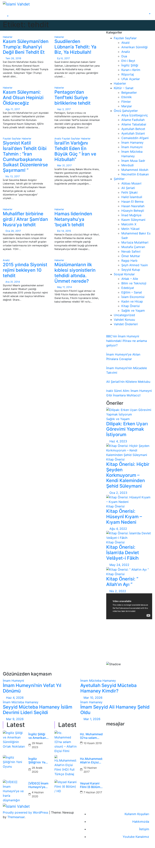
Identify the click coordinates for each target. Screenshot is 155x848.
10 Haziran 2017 (90, 769)
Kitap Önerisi (130, 306)
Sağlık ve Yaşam (133, 310)
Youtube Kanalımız (136, 837)
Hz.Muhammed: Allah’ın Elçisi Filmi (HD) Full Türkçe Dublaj (91, 760)
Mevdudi (127, 165)
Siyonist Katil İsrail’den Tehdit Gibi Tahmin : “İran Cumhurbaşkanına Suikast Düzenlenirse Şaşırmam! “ (25, 156)
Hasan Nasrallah (132, 206)
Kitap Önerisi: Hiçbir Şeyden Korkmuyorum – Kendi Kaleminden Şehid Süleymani (127, 475)
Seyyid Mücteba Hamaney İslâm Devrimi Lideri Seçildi (37, 709)
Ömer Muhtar (130, 256)
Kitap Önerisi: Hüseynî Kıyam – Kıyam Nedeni (124, 516)
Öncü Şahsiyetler (126, 111)
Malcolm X (128, 224)
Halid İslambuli (131, 197)
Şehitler (119, 179)
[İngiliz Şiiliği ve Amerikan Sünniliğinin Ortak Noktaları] (14, 742)
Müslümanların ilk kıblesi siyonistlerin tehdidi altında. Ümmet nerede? (74, 273)
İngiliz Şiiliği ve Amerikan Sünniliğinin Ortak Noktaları (37, 736)
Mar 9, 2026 (15, 719)
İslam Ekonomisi (132, 297)
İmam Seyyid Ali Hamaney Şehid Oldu (115, 709)
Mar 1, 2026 (92, 719)
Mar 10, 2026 (93, 697)
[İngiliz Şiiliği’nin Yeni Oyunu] (14, 766)
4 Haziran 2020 (38, 794)
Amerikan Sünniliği (134, 47)
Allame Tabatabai (133, 124)
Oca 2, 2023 (118, 493)
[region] (129, 646)
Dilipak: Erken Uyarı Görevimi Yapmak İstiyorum (127, 429)
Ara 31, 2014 (12, 281)
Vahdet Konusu (124, 319)
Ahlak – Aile (129, 279)
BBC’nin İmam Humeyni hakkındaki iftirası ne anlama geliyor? (126, 340)
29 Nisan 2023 (37, 745)
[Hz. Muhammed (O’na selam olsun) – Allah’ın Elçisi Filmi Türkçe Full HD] (65, 742)
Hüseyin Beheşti (132, 210)
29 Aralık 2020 (37, 769)
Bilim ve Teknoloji (133, 283)
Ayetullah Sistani (133, 133)
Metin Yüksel (130, 229)
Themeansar (16, 817)
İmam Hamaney (132, 142)
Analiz (58, 138)
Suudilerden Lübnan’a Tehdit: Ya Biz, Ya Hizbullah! (75, 47)
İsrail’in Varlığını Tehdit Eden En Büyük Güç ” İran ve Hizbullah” (75, 151)
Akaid (125, 42)
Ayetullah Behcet (133, 129)
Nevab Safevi (130, 251)
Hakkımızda (140, 821)
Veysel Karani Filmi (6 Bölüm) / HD (90, 785)
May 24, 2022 (119, 565)
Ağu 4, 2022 (118, 529)
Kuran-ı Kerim (130, 70)
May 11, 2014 (64, 287)
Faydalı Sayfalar (12, 138)
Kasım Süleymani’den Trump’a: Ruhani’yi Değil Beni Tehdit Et (25, 47)
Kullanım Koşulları (137, 814)
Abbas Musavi (131, 183)
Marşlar (126, 106)
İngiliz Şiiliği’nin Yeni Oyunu (38, 760)
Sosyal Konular (124, 274)
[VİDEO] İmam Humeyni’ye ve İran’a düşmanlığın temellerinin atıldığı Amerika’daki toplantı (38, 785)
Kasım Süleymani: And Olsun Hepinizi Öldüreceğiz (23, 97)
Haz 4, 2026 (15, 697)
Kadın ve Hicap (132, 301)
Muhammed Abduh (134, 170)
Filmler (126, 101)
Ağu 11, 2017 (12, 109)
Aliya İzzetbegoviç (134, 115)
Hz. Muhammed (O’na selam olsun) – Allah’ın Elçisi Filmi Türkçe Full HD (91, 736)
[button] (6, 16)
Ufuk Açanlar (130, 79)
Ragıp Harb (129, 260)
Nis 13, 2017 (12, 176)
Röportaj (127, 74)
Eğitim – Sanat (131, 292)
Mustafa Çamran (133, 247)
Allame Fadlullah (133, 120)
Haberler (7, 37)
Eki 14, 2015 (64, 231)
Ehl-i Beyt (128, 61)
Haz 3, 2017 (64, 109)
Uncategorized (124, 315)
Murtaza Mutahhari (134, 242)
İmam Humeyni (132, 147)
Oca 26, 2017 (13, 231)
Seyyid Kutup (130, 270)
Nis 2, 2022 (117, 591)
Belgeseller (129, 92)
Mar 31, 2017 (64, 165)
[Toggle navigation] (8, 13)
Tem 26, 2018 (13, 58)
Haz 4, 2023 (118, 441)
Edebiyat (127, 288)
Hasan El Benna (132, 201)
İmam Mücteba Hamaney (98, 680)
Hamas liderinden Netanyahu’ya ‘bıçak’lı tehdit (73, 219)
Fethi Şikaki (129, 192)
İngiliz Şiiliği (129, 65)
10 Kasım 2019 (93, 743)
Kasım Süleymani (133, 220)
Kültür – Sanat (123, 88)
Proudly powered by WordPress (26, 812)
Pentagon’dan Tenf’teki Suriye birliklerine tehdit (72, 97)
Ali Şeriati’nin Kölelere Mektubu (128, 382)
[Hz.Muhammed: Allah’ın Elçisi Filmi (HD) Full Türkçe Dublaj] (65, 766)
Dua (124, 56)
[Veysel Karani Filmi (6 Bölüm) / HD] (65, 791)
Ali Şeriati (128, 188)
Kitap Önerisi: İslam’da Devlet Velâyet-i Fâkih (122, 552)
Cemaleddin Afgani (135, 138)
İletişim (144, 829)
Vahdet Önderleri (126, 324)
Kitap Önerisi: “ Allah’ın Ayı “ (122, 581)
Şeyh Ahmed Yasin (134, 265)
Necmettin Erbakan (135, 174)
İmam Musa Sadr (133, 161)
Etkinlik (126, 97)
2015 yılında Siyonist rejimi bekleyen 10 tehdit (25, 270)
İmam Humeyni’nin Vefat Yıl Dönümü (32, 688)
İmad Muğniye (131, 215)
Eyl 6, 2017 (63, 58)
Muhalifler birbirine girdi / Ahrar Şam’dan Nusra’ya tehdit (25, 219)
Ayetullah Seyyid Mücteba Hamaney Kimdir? (108, 688)
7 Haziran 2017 (93, 792)
